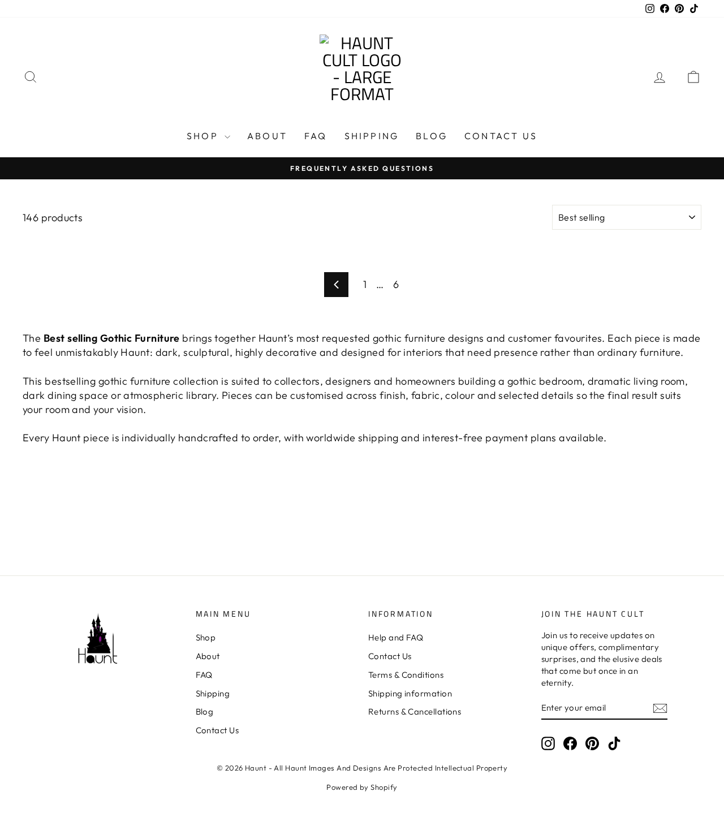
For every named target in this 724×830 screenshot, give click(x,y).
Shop (204, 135)
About (267, 135)
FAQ (315, 135)
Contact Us (500, 135)
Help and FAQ (395, 637)
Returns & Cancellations (414, 711)
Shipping (371, 135)
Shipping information (410, 693)
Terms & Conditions (405, 674)
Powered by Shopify (361, 787)
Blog (431, 135)
